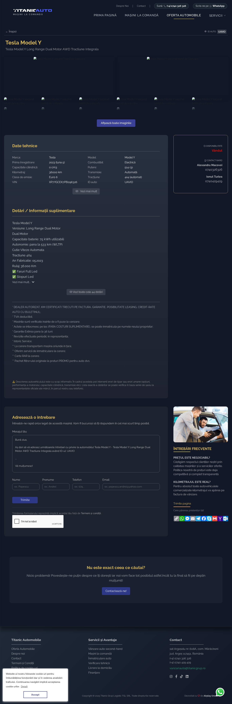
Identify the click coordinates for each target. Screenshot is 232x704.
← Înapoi (10, 31)
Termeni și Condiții (22, 663)
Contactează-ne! (116, 591)
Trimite (25, 500)
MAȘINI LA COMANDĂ (142, 15)
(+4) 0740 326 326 (180, 658)
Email (105, 479)
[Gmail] (214, 518)
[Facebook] (203, 518)
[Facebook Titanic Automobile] (176, 677)
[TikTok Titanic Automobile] (181, 677)
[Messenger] (187, 518)
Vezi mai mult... (21, 282)
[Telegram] (198, 518)
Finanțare (94, 672)
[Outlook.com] (225, 518)
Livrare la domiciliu (100, 668)
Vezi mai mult (88, 191)
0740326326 (213, 169)
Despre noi (18, 653)
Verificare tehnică (99, 663)
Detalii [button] (24, 686)
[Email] (192, 518)
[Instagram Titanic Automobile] (171, 677)
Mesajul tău (19, 431)
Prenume (48, 479)
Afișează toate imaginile (116, 123)
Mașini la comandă (100, 653)
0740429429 (213, 181)
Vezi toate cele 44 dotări (87, 292)
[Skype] (209, 518)
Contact (16, 658)
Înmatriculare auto (99, 658)
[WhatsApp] (181, 518)
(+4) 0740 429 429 (180, 662)
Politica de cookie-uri (24, 668)
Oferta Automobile (23, 649)
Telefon (77, 479)
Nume (16, 479)
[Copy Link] (176, 518)
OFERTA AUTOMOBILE (184, 15)
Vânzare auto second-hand (105, 649)
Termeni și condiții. (91, 513)
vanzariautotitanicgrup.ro (188, 668)
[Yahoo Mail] (219, 518)
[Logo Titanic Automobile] (31, 10)
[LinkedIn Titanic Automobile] (187, 677)
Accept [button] (35, 694)
